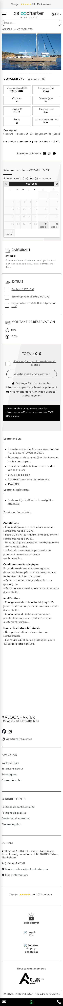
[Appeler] (59, 1002)
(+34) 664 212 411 (15, 863)
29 (46, 224)
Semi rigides (9, 775)
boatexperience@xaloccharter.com (27, 869)
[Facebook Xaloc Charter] (4, 732)
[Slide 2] (16, 73)
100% (14, 336)
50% (14, 330)
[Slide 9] (40, 73)
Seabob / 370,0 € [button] (23, 289)
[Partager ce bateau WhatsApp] (49, 154)
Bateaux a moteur (12, 769)
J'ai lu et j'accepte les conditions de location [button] (34, 363)
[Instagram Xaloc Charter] (10, 732)
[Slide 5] (26, 73)
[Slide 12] (50, 73)
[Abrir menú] (4, 14)
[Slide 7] (33, 73)
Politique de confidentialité (18, 807)
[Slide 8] (36, 73)
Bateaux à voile (11, 780)
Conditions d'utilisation (16, 818)
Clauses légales (11, 824)
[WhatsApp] (31, 1002)
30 (57, 224)
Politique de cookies (14, 813)
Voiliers (7, 29)
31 (12, 231)
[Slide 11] (47, 73)
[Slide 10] (44, 73)
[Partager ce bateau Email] (44, 154)
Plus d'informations (16, 875)
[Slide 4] (23, 73)
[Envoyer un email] (4, 1002)
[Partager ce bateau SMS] (54, 154)
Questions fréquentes (18, 739)
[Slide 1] (12, 73)
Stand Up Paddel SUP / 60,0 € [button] (30, 297)
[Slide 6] (30, 73)
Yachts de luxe (10, 763)
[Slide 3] (19, 73)
